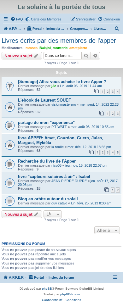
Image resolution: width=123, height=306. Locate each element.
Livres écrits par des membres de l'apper (59, 40)
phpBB (47, 288)
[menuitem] (16, 19)
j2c (53, 86)
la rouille (57, 147)
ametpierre (78, 48)
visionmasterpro (63, 104)
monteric (60, 48)
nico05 (56, 165)
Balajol (45, 48)
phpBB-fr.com (70, 294)
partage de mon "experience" (46, 122)
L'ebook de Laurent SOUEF (44, 100)
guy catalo (59, 203)
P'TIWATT (59, 127)
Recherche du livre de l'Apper (47, 161)
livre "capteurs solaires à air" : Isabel (54, 176)
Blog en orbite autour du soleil (48, 199)
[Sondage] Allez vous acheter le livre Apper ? (62, 81)
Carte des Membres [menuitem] (46, 19)
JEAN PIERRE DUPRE (69, 181)
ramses (32, 48)
